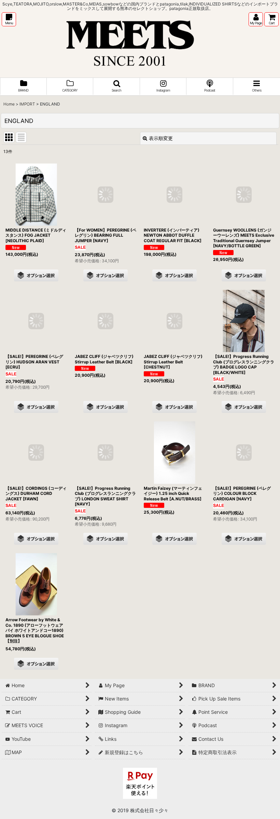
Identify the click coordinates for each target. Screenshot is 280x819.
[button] (9, 19)
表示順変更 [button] (161, 138)
